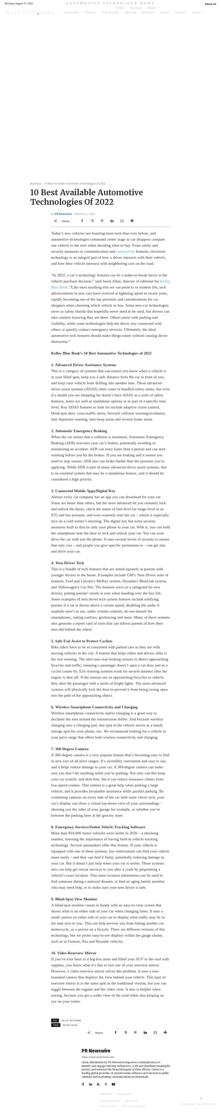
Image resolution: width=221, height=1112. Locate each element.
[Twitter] (92, 221)
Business (35, 183)
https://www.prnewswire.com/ (98, 1057)
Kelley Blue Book (71, 1020)
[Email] (122, 221)
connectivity (125, 251)
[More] (132, 221)
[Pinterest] (102, 221)
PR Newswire (63, 214)
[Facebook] (82, 221)
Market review (70, 1025)
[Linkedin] (112, 221)
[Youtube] (113, 1083)
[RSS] (98, 1083)
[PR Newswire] (64, 1067)
